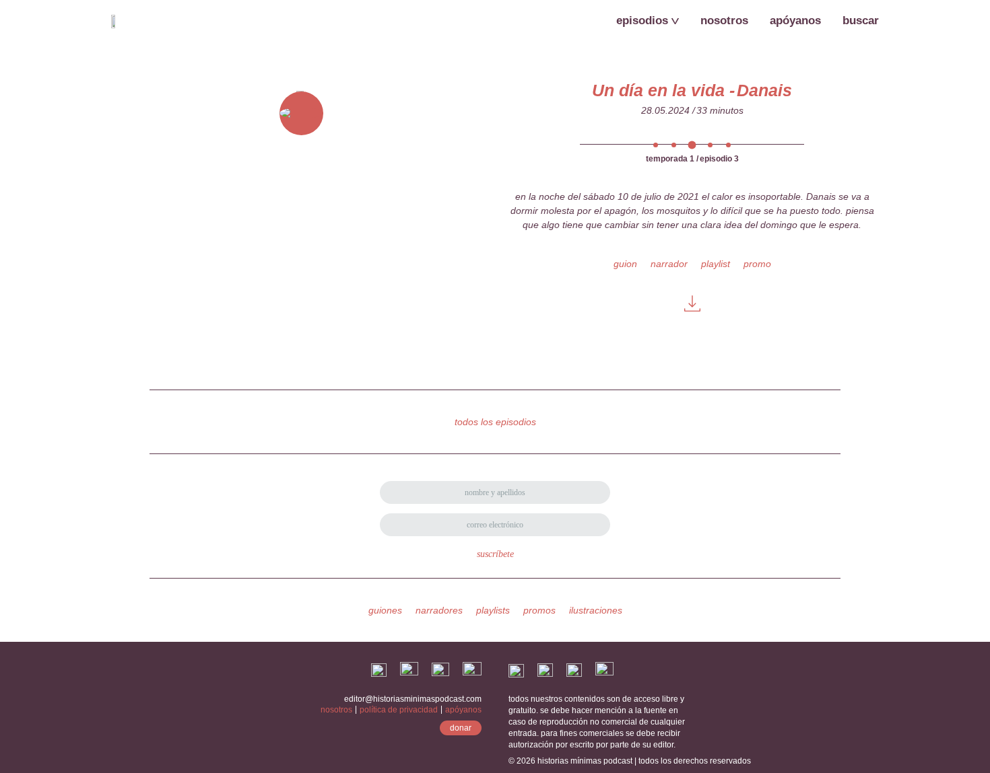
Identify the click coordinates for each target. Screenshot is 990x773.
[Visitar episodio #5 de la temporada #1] (728, 143)
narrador (669, 263)
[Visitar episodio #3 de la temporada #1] (692, 143)
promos (539, 610)
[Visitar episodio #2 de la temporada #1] (673, 143)
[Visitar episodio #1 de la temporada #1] (655, 143)
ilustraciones (595, 610)
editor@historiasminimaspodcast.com (413, 699)
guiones (385, 610)
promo (757, 263)
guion (625, 263)
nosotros (336, 709)
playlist (715, 263)
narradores (439, 610)
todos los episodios (495, 421)
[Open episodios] (675, 21)
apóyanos (463, 709)
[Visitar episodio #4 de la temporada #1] (710, 143)
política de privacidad (399, 709)
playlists (493, 610)
